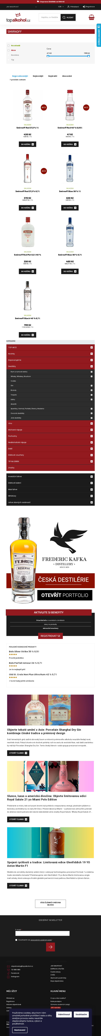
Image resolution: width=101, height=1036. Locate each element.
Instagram (15, 977)
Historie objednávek (13, 1005)
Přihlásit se (51, 947)
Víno (10, 423)
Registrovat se (50, 635)
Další (10, 448)
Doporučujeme (14, 360)
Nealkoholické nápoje (17, 442)
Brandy (13, 390)
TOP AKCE (12, 347)
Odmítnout (64, 1014)
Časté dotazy (55, 972)
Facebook (15, 973)
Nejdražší (52, 76)
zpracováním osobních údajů (41, 940)
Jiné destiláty (16, 418)
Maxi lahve (12, 489)
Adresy (9, 1008)
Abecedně (67, 76)
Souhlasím (81, 1014)
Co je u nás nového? (58, 998)
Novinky (11, 353)
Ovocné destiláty (17, 413)
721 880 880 (15, 970)
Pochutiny (12, 436)
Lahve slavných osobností (19, 502)
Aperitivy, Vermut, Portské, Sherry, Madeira (27, 409)
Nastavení (19, 1030)
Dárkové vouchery (16, 455)
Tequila (14, 395)
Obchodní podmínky (58, 978)
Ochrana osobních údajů (60, 1005)
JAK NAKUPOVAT (12, 7)
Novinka (15, 55)
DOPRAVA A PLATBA (57, 969)
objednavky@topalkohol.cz (22, 966)
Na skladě (15, 45)
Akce (13, 50)
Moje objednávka (56, 981)
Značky (11, 467)
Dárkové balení (14, 483)
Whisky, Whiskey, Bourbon (21, 376)
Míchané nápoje (15, 430)
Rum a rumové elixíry (19, 372)
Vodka (13, 381)
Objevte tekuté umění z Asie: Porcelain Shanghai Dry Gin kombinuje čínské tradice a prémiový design (44, 731)
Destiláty (12, 366)
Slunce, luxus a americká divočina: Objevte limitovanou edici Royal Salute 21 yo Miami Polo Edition (46, 797)
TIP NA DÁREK (13, 461)
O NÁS (52, 975)
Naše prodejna (55, 1001)
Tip (12, 60)
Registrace (90, 7)
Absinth (14, 404)
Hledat (70, 17)
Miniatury (12, 496)
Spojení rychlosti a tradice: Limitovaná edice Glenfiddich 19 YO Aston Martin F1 (48, 864)
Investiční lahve (15, 476)
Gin (12, 385)
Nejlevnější (38, 76)
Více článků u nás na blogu (50, 903)
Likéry (13, 399)
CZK (60, 6)
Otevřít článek (16, 753)
